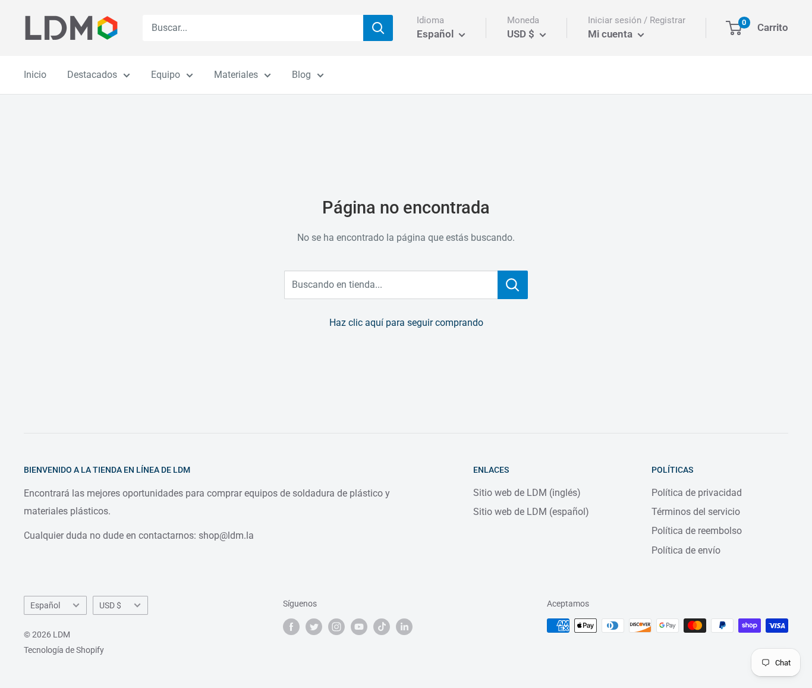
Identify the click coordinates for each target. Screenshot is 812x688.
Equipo (165, 74)
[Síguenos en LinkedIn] (404, 626)
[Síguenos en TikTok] (381, 626)
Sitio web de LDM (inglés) (527, 492)
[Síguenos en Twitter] (314, 626)
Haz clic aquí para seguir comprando (406, 322)
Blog (301, 74)
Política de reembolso (697, 530)
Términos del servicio (696, 511)
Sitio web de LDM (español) (531, 511)
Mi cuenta (611, 34)
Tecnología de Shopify (64, 650)
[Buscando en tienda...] (513, 285)
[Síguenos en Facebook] (291, 626)
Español (45, 605)
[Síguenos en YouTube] (359, 626)
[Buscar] (378, 28)
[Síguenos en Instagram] (336, 626)
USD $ (110, 605)
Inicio (35, 74)
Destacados (92, 74)
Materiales (236, 74)
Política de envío (686, 550)
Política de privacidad (697, 492)
